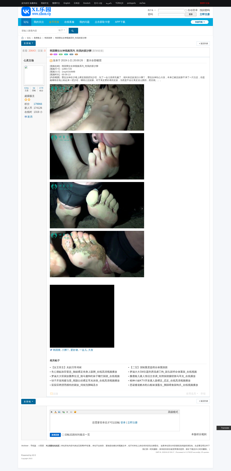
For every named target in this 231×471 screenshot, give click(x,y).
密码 (150, 14)
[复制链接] (97, 50)
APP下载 (120, 22)
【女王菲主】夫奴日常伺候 (66, 367)
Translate (225, 428)
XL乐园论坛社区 (22, 38)
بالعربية (109, 3)
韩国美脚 (48, 38)
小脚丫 (61, 54)
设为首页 (25, 3)
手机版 (33, 446)
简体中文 (45, 3)
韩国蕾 (55, 54)
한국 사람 (98, 3)
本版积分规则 (198, 434)
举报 (203, 393)
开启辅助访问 (199, 2)
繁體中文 (56, 3)
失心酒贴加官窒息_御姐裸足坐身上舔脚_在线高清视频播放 (84, 371)
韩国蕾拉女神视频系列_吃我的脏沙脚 (70, 38)
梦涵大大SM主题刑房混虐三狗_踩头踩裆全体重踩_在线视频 (163, 371)
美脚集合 (37, 38)
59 (34, 88)
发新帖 (27, 43)
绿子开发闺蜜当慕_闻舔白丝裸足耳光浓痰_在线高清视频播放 (85, 380)
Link (63, 411)
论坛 (26, 22)
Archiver (24, 446)
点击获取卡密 (102, 22)
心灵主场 (29, 60)
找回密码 (205, 10)
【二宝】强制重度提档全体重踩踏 (149, 367)
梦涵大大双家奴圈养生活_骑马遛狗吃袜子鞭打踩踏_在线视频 (85, 376)
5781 (26, 88)
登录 (123, 422)
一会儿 (71, 54)
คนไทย (142, 3)
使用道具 (191, 393)
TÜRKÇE (119, 3)
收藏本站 (33, 3)
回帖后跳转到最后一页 (77, 434)
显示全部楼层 (94, 60)
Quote (67, 411)
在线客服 (69, 22)
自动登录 (193, 10)
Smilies (75, 411)
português (131, 3)
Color (55, 411)
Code (71, 411)
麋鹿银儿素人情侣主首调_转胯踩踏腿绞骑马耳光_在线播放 (162, 376)
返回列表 (204, 43)
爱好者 (66, 54)
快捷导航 (199, 22)
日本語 (77, 3)
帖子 (61, 30)
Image (59, 411)
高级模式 (173, 412)
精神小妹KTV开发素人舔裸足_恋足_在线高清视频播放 (160, 380)
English (67, 3)
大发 (76, 54)
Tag (51, 54)
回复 (55, 393)
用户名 (150, 10)
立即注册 (205, 14)
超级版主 (30, 96)
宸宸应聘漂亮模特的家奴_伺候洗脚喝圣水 (74, 385)
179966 (38, 104)
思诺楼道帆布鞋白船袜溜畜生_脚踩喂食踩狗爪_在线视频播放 (164, 385)
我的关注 (39, 22)
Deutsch (86, 3)
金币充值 (54, 22)
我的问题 (85, 22)
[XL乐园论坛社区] (36, 15)
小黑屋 (41, 446)
